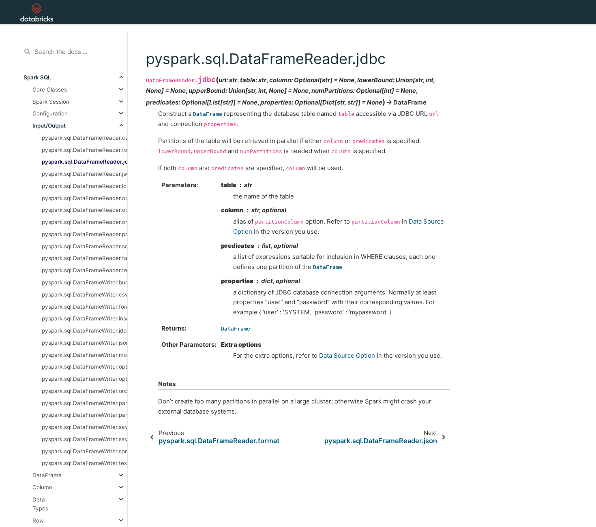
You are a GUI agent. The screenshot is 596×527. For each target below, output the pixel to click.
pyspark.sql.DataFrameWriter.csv (84, 294)
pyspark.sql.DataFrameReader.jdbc (84, 161)
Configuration (50, 113)
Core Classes (49, 89)
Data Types (40, 503)
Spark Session (50, 101)
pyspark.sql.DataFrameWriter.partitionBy (84, 415)
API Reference (189, 12)
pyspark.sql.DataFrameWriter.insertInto (84, 318)
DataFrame (47, 475)
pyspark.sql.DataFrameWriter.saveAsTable (84, 438)
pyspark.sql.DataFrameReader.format (84, 149)
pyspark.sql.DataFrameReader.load (84, 185)
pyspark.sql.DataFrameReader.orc (84, 222)
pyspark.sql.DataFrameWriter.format (84, 306)
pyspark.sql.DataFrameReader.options (84, 210)
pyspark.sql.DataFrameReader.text (84, 270)
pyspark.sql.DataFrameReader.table (84, 258)
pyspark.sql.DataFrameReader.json (84, 174)
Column (42, 487)
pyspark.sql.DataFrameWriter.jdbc (84, 330)
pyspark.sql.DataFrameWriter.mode (84, 354)
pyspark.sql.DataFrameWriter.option (84, 366)
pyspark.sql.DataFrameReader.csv (84, 137)
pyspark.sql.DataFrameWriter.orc (84, 390)
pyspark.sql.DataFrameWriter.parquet (84, 402)
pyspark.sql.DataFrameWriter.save (84, 427)
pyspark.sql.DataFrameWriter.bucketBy (84, 282)
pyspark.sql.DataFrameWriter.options (84, 379)
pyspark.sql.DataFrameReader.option (84, 197)
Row (38, 520)
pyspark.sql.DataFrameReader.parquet (84, 233)
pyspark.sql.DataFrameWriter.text (84, 463)
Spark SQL (37, 77)
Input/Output (49, 125)
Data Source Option (347, 355)
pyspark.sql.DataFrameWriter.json (84, 342)
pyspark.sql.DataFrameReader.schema (84, 246)
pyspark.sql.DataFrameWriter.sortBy (84, 451)
